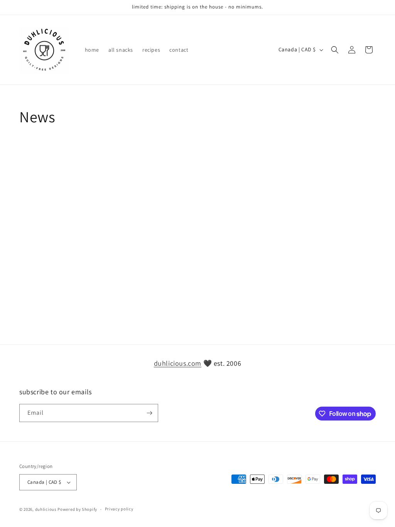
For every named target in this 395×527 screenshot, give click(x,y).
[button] (334, 49)
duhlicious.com (177, 363)
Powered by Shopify (77, 509)
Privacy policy (119, 509)
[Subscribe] (149, 413)
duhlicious (46, 509)
